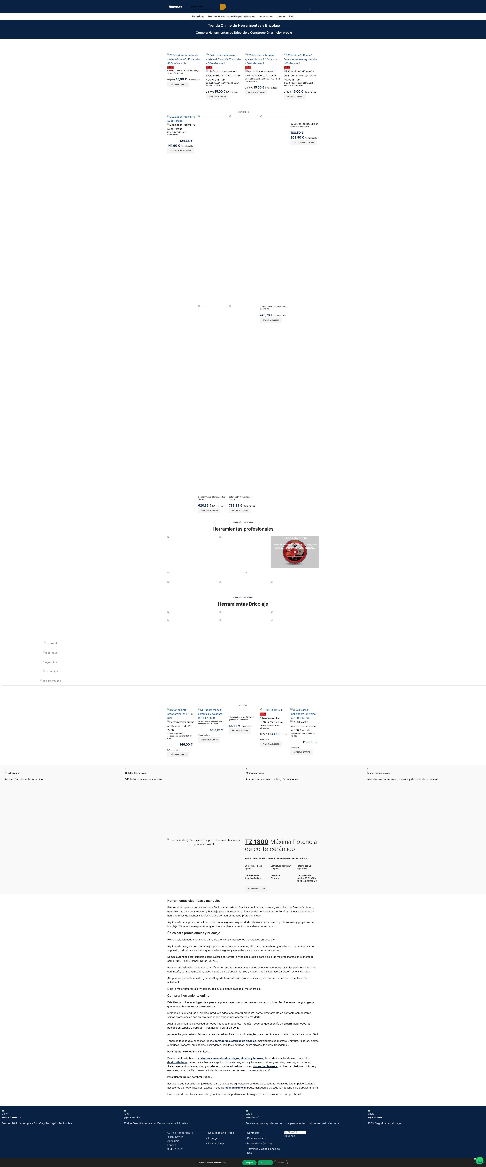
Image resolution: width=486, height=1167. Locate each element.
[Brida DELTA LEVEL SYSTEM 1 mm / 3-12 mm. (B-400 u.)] (262, 59)
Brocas (170, 628)
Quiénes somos (256, 1138)
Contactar (253, 1132)
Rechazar (265, 1163)
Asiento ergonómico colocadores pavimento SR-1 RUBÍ (179, 735)
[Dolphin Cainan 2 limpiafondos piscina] (212, 209)
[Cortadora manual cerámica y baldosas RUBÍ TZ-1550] (212, 713)
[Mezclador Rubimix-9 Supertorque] (181, 118)
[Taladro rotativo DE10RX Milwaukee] (271, 709)
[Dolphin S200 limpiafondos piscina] (243, 209)
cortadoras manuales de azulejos (218, 1058)
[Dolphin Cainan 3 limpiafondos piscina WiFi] (274, 209)
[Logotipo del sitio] (175, 6)
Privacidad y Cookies (259, 1143)
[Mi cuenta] (306, 6)
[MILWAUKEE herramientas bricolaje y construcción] (50, 680)
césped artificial (235, 1087)
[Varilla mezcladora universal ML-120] (304, 713)
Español (293, 1132)
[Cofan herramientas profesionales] (50, 671)
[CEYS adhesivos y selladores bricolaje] (50, 652)
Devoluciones (216, 1143)
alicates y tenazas (252, 1058)
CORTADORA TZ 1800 (256, 889)
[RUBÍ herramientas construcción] (50, 643)
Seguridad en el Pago (221, 1132)
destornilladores (177, 1062)
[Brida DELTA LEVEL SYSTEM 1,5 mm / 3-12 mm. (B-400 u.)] (223, 59)
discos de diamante (265, 1066)
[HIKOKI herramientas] (50, 662)
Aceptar (249, 1163)
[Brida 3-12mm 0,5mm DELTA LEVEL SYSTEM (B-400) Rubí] (301, 59)
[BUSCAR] (223, 7)
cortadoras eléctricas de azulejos (235, 1040)
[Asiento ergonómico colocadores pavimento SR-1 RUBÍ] (181, 713)
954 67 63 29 (175, 1149)
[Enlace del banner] (191, 540)
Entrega (213, 1138)
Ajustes (281, 1163)
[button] (178, 84)
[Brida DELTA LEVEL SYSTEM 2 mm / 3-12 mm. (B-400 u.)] (184, 59)
